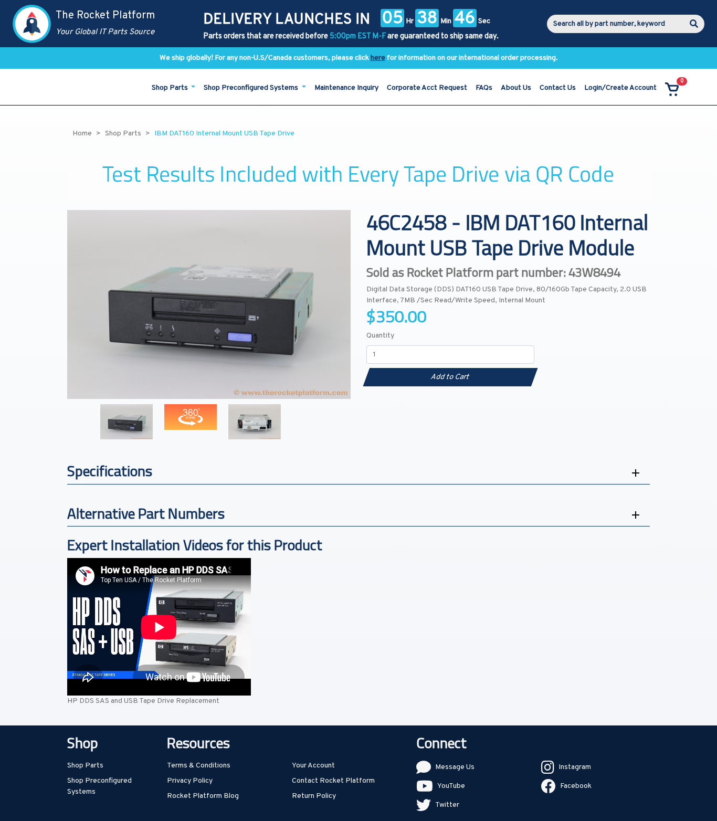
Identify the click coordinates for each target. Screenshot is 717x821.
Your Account (313, 765)
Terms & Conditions (198, 765)
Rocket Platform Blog (203, 796)
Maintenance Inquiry (346, 87)
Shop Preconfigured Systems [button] (252, 87)
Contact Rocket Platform (333, 780)
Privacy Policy (190, 780)
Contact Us (558, 87)
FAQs (484, 87)
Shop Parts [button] (170, 87)
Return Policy (314, 796)
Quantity (380, 335)
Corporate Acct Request (427, 87)
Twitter (447, 805)
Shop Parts (85, 765)
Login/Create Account (620, 87)
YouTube (451, 786)
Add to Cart (450, 377)
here (378, 58)
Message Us (455, 767)
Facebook (576, 786)
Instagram (574, 767)
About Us (516, 87)
